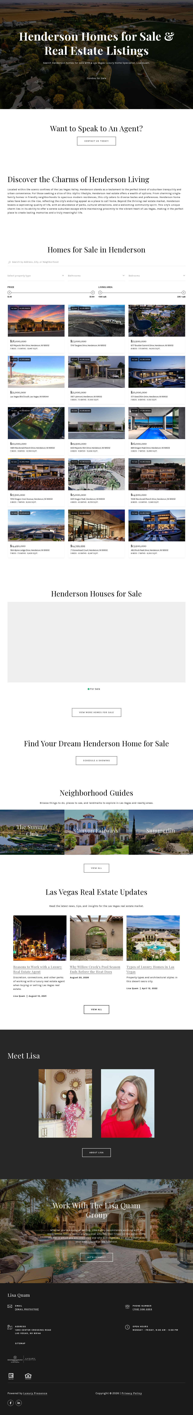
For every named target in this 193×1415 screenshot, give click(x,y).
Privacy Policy (132, 1393)
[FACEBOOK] (11, 1403)
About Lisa (96, 1152)
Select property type (19, 275)
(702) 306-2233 (142, 1309)
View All (96, 868)
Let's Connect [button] (96, 1257)
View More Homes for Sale (96, 712)
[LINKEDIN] (19, 1403)
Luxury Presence (35, 1393)
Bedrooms (134, 275)
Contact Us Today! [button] (96, 141)
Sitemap (20, 1343)
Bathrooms (74, 275)
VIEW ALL (96, 1009)
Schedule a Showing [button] (96, 760)
